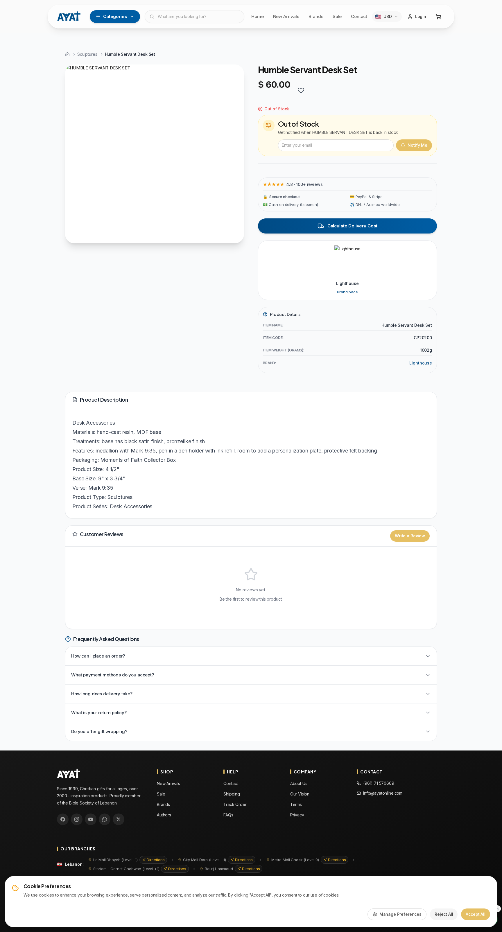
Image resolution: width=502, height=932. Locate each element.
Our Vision (300, 793)
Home (257, 16)
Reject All (444, 914)
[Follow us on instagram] (77, 819)
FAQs (228, 814)
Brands (316, 16)
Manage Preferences (400, 914)
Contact (359, 16)
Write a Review (410, 535)
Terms (296, 804)
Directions (156, 859)
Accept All (475, 914)
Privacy (297, 814)
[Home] (67, 54)
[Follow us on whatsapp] (104, 819)
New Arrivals (286, 16)
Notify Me (417, 145)
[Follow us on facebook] (63, 819)
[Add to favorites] (301, 90)
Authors (164, 814)
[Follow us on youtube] (90, 819)
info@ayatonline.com (382, 793)
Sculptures (87, 54)
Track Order (234, 804)
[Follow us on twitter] (118, 819)
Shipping (231, 793)
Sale (337, 16)
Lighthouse (420, 362)
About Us (298, 783)
